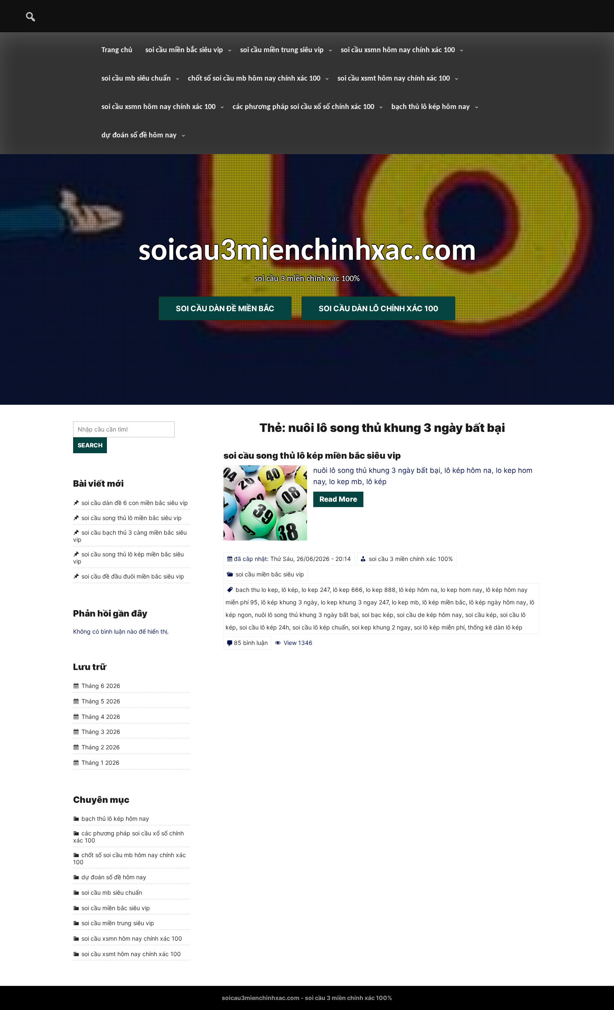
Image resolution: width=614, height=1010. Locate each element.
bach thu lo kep (257, 589)
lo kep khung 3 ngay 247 (354, 602)
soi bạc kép (377, 614)
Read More (338, 499)
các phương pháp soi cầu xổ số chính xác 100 (303, 107)
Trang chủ (116, 50)
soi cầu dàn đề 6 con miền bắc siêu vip (134, 502)
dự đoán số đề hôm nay (139, 136)
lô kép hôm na (418, 589)
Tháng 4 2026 (100, 716)
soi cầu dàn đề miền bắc (225, 308)
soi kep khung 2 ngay (381, 627)
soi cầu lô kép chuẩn (320, 627)
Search (90, 445)
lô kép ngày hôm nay (497, 602)
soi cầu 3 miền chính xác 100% (411, 558)
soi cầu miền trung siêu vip (282, 50)
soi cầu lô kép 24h (264, 627)
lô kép (290, 589)
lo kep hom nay (461, 589)
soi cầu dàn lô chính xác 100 (378, 308)
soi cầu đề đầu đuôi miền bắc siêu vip (132, 576)
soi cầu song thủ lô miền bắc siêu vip (131, 518)
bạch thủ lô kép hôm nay (430, 107)
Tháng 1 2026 (100, 762)
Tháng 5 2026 (100, 701)
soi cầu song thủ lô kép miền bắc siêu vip (312, 455)
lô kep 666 (348, 589)
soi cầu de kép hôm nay (429, 614)
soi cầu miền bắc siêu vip (184, 50)
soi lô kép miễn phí (439, 627)
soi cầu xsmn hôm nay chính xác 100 (398, 50)
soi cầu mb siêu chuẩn (136, 79)
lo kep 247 (316, 589)
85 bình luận (251, 642)
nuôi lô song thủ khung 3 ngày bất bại (306, 614)
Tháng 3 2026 (100, 732)
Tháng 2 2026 (100, 747)
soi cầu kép (481, 614)
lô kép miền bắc (444, 602)
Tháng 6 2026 (100, 686)
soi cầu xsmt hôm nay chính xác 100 (393, 79)
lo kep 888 (381, 589)
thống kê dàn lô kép (495, 627)
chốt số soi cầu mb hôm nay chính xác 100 (254, 79)
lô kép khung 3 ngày (289, 602)
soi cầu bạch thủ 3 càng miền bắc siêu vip (130, 536)
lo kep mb (405, 602)
